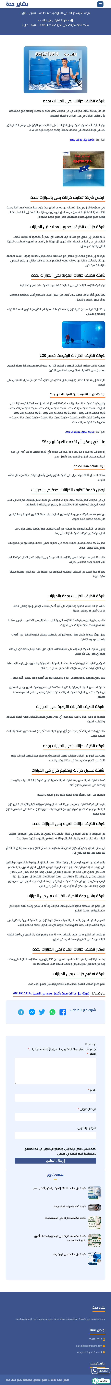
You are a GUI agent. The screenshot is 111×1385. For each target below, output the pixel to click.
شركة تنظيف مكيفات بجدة (79, 431)
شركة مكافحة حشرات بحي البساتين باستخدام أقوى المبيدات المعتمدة (60, 1238)
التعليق (91, 1053)
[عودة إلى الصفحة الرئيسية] (72, 20)
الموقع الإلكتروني (86, 1128)
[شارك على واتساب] (52, 1012)
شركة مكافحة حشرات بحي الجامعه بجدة (65, 1218)
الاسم (92, 1090)
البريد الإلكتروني (87, 1109)
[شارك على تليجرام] (21, 1012)
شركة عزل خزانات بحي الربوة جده (69, 1254)
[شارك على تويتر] (42, 1012)
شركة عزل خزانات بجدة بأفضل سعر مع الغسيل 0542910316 (51, 993)
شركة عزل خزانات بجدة (82, 139)
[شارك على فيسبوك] (62, 1012)
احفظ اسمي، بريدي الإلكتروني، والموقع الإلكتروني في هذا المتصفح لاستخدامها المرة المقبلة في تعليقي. (60, 1151)
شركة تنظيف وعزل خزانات (53, 20)
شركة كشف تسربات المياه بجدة (70, 1206)
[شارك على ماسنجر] (32, 1012)
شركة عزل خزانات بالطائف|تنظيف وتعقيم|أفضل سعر (60, 1188)
